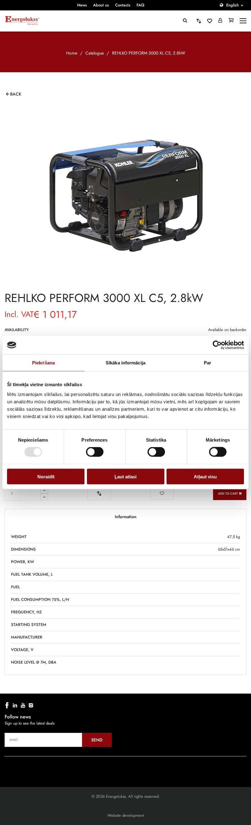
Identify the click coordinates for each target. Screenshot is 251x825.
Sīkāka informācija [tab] (125, 362)
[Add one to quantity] (44, 490)
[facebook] (7, 705)
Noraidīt (45, 476)
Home (71, 53)
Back (15, 94)
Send (97, 740)
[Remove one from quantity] (44, 497)
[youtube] (23, 705)
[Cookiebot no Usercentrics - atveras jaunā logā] (217, 345)
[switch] (94, 452)
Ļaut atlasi (125, 476)
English (232, 5)
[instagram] (30, 705)
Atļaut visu (205, 476)
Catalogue (94, 53)
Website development (125, 815)
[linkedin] (15, 705)
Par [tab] (207, 362)
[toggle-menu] (243, 20)
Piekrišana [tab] (43, 362)
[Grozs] (231, 21)
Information (126, 517)
